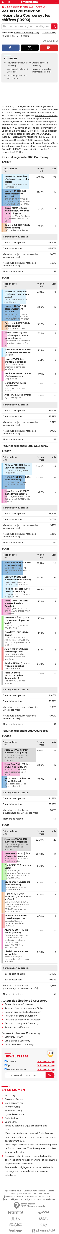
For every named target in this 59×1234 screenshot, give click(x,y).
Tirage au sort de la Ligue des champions (26, 1125)
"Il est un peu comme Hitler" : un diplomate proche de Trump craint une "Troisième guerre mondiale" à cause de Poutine (31, 1148)
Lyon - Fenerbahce (14, 1114)
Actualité (11, 1061)
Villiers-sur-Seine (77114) (26, 32)
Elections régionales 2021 (20, 6)
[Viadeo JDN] (43, 1224)
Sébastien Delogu (14, 1110)
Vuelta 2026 (11, 1122)
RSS (34, 1194)
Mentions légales (11, 1199)
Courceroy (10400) (14, 1036)
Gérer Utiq (50, 1196)
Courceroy (36, 69)
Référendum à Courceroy (18, 1027)
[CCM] (43, 1212)
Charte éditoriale (38, 1191)
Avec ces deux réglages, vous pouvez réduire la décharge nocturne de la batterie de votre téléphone (29, 1171)
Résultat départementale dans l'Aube (24, 1008)
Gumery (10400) (20, 36)
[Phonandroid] (43, 1230)
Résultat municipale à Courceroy (21, 1023)
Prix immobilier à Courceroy (19, 1044)
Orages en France (14, 1099)
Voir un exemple (46, 1061)
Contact (13, 1194)
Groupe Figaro (26, 1199)
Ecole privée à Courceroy (17, 1040)
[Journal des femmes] (15, 1212)
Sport (9, 1065)
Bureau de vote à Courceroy (19, 1004)
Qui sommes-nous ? (13, 1191)
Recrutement (43, 1194)
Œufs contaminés (14, 1103)
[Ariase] (15, 1230)
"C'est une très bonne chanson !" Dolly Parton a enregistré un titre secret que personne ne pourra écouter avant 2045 (30, 1137)
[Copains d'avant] (15, 1224)
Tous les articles (24, 1194)
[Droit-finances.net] (43, 1218)
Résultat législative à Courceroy (21, 1015)
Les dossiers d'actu (16, 1069)
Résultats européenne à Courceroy (22, 1019)
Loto (7, 1129)
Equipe (27, 1191)
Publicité (50, 1191)
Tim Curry (10, 1095)
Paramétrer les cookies (34, 1196)
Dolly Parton (11, 1118)
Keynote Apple (12, 1106)
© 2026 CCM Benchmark (44, 1199)
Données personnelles (14, 1196)
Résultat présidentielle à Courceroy (23, 1012)
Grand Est (41, 6)
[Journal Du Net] (15, 1218)
